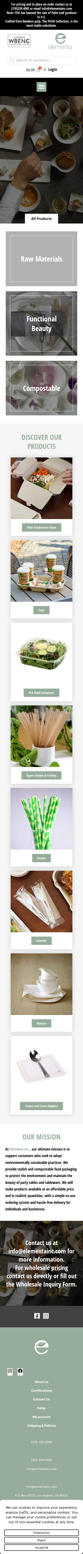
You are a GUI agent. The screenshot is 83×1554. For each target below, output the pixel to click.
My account (41, 1417)
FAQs (41, 1408)
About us (41, 1382)
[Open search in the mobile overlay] (41, 60)
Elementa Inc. (20, 1149)
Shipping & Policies (41, 1426)
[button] (42, 87)
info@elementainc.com (37, 1251)
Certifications (41, 1391)
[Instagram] (46, 1316)
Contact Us (41, 1399)
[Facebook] (37, 1316)
